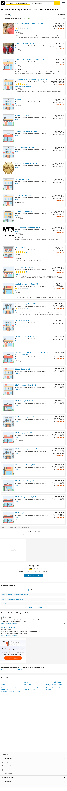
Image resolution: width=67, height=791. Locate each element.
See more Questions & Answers (33, 607)
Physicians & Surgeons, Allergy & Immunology (10, 688)
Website (17, 30)
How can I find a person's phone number (12, 599)
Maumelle (12, 527)
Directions (23, 86)
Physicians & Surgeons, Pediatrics (24, 26)
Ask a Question (34, 590)
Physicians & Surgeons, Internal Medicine (32, 681)
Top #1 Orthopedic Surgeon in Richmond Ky (13, 603)
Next (43, 534)
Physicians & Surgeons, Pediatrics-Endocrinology (47, 322)
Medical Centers (33, 631)
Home (2, 527)
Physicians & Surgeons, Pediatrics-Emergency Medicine (49, 229)
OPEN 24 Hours (25, 18)
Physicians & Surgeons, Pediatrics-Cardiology (55, 688)
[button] (63, 3)
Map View (7, 14)
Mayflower (4, 669)
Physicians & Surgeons (44, 101)
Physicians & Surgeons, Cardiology (10, 691)
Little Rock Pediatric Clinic (8, 627)
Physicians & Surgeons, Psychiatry (43, 26)
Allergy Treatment (47, 61)
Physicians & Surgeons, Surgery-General (54, 685)
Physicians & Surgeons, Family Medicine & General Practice (54, 681)
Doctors (18, 527)
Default (61, 14)
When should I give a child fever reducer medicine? (15, 594)
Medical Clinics (38, 45)
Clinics (36, 101)
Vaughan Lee (5, 616)
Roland (20, 669)
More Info (28, 86)
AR (7, 527)
